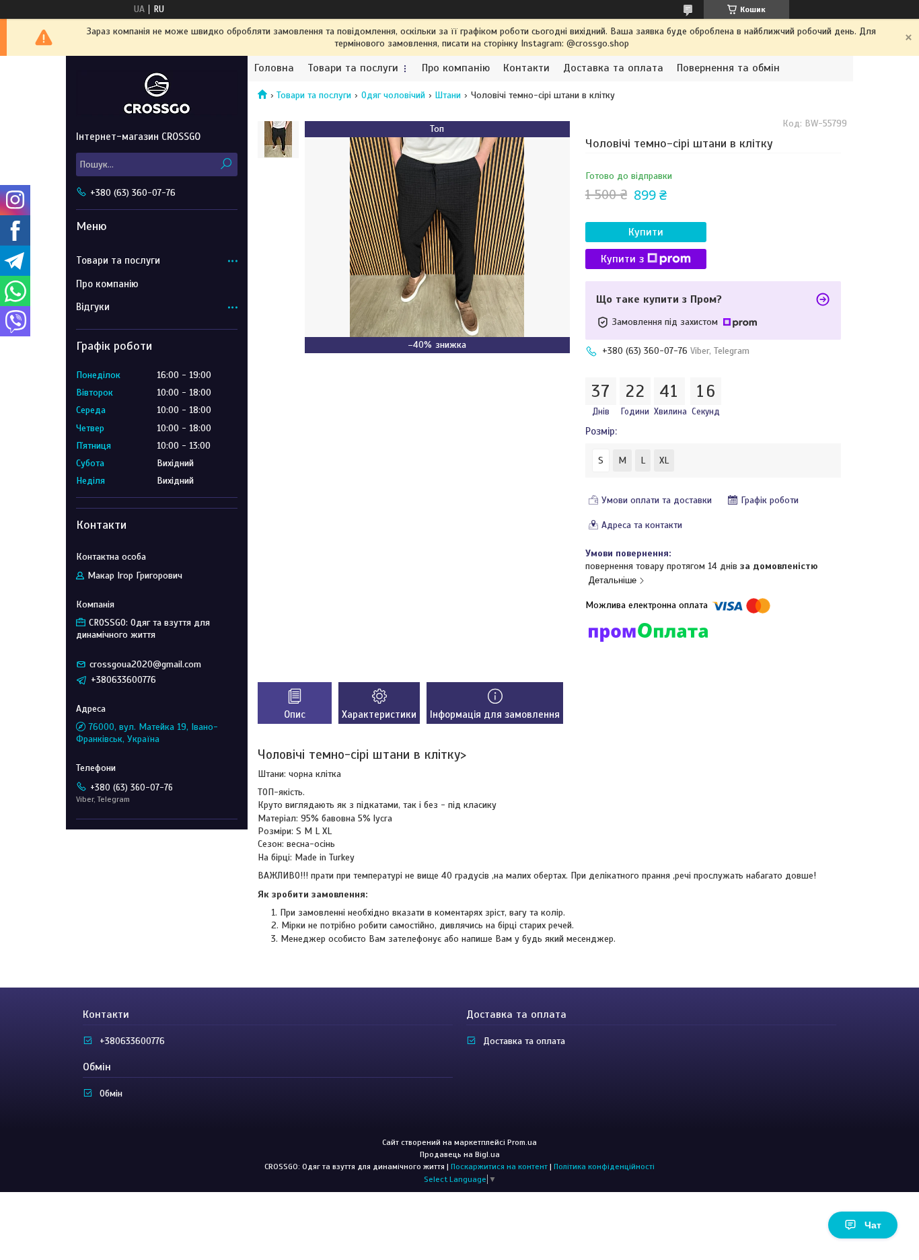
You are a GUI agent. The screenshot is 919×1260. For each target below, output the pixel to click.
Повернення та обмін (728, 68)
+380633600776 (132, 1041)
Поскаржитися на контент (499, 1166)
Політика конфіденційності (604, 1166)
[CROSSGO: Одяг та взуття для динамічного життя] (156, 93)
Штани (448, 95)
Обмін (111, 1093)
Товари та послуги (352, 68)
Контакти (526, 68)
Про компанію (456, 68)
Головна (274, 68)
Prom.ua (522, 1142)
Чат (873, 1225)
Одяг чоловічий (393, 95)
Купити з (622, 259)
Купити (645, 232)
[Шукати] (225, 164)
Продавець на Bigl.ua (460, 1154)
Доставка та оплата (613, 68)
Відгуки (93, 307)
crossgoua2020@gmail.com (145, 664)
